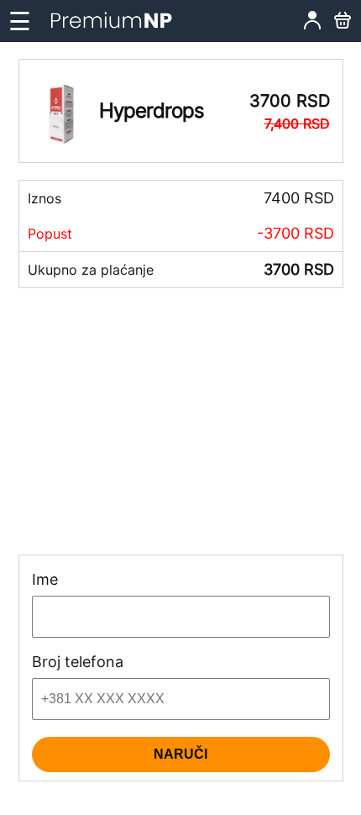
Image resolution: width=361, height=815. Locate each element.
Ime (45, 578)
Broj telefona (77, 662)
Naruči (180, 754)
